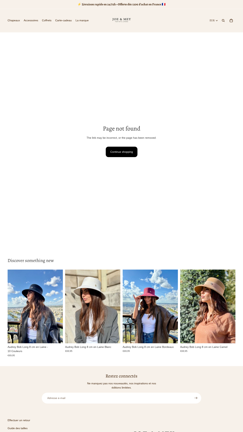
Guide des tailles (18, 428)
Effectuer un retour (19, 420)
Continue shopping (121, 151)
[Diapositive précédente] (13, 306)
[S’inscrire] (196, 398)
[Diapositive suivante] (57, 306)
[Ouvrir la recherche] (223, 20)
